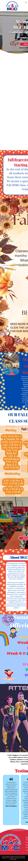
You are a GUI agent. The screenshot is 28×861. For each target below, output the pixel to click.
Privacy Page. (13, 859)
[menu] (25, 2)
